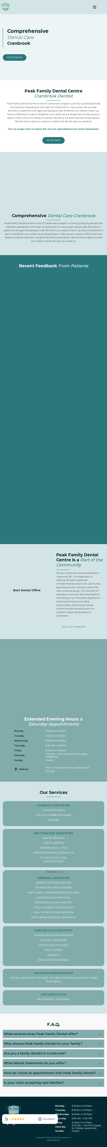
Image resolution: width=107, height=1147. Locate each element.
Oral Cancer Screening (53, 960)
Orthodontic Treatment (53, 999)
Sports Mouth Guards (54, 945)
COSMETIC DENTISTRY (53, 805)
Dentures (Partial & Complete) (53, 852)
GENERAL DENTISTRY (53, 878)
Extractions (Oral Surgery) (53, 887)
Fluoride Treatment (53, 940)
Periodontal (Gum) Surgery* (53, 902)
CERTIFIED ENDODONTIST (53, 973)
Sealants (53, 955)
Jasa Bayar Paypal (66, 619)
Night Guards (53, 950)
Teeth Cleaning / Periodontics (53, 907)
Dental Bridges (53, 843)
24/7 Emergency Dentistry (53, 897)
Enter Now (14, 57)
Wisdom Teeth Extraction (53, 882)
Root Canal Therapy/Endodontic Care (53, 892)
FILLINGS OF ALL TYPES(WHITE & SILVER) (53, 859)
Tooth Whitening (53, 810)
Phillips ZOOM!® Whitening (53, 815)
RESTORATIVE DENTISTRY (53, 833)
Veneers (53, 820)
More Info (53, 140)
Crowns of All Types (53, 848)
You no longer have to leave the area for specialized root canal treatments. (53, 980)
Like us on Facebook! (73, 626)
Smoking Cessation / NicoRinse (53, 935)
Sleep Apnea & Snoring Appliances (53, 917)
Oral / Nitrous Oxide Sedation (53, 912)
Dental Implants (54, 838)
